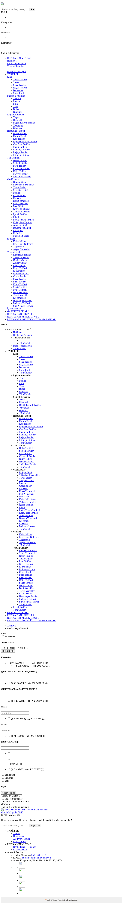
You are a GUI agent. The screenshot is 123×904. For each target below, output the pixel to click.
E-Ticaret (54, 900)
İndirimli (9, 777)
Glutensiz (17, 128)
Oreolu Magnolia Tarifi (12, 812)
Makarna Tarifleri (21, 303)
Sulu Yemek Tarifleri (23, 306)
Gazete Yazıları (20, 849)
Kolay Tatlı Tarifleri (22, 222)
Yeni (7, 780)
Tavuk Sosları (19, 187)
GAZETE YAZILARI (17, 311)
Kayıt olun (35, 825)
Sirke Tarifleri (19, 93)
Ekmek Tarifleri (20, 136)
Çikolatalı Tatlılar (21, 168)
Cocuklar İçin (19, 195)
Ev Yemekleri (19, 298)
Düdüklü (17, 112)
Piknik (16, 217)
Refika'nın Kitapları (16, 63)
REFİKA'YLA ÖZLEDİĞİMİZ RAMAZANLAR (31, 319)
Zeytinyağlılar (19, 263)
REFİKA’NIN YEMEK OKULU (23, 316)
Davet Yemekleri (21, 201)
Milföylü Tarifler (21, 155)
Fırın (15, 104)
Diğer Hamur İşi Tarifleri (25, 141)
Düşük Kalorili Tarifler (24, 122)
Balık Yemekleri (20, 292)
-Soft (48, 900)
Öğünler (11, 238)
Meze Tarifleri (20, 289)
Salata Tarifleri (20, 287)
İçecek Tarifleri (20, 214)
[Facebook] (22, 886)
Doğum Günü (19, 182)
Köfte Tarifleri (20, 284)
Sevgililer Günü (20, 190)
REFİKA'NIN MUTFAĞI (19, 58)
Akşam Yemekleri (21, 249)
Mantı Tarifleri (20, 147)
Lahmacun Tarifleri (22, 254)
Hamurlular (18, 836)
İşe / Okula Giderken (23, 244)
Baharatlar (18, 90)
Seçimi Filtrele (8, 793)
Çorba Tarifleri (20, 276)
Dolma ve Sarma (21, 273)
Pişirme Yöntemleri (16, 95)
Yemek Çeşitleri (14, 252)
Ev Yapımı (18, 230)
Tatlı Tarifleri (13, 157)
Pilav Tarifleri (19, 281)
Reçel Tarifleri (20, 87)
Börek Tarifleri (20, 133)
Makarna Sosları (21, 236)
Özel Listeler (13, 179)
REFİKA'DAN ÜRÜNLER (20, 314)
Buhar (16, 109)
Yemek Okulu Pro (15, 66)
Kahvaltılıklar (19, 241)
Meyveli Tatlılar (20, 174)
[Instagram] (22, 873)
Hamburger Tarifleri (22, 300)
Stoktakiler (10, 636)
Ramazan (17, 198)
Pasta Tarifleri (19, 166)
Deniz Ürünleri (20, 260)
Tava (15, 106)
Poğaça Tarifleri (20, 152)
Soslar (16, 82)
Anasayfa (11, 625)
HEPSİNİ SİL (8, 651)
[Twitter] (22, 893)
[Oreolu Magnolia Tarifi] (24, 809)
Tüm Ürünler (25, 343)
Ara (32, 9)
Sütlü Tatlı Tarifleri (22, 176)
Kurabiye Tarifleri (21, 149)
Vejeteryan (18, 125)
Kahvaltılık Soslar (21, 209)
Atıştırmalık (18, 246)
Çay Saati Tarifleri (21, 144)
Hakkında (11, 60)
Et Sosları (17, 233)
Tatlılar (16, 833)
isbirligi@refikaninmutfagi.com (36, 857)
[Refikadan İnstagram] (22, 880)
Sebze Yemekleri (21, 257)
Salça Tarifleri (19, 85)
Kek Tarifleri (19, 139)
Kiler (9, 77)
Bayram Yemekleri (22, 227)
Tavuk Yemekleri (21, 295)
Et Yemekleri (19, 271)
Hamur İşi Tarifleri (16, 130)
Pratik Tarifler (19, 841)
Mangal (16, 101)
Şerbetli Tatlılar (20, 163)
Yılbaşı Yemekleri (21, 211)
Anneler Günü (20, 225)
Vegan (16, 117)
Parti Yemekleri (20, 203)
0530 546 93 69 (38, 855)
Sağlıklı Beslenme (15, 114)
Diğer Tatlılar (19, 171)
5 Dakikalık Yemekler (23, 184)
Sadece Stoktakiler (13, 799)
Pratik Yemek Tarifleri (23, 219)
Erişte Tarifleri (20, 268)
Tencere (17, 98)
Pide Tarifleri (19, 265)
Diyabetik (17, 120)
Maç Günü (18, 206)
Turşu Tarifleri (20, 79)
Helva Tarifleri (20, 160)
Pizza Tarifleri (19, 279)
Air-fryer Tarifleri (21, 839)
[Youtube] (22, 867)
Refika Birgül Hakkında (24, 847)
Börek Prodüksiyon (16, 71)
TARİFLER (13, 74)
